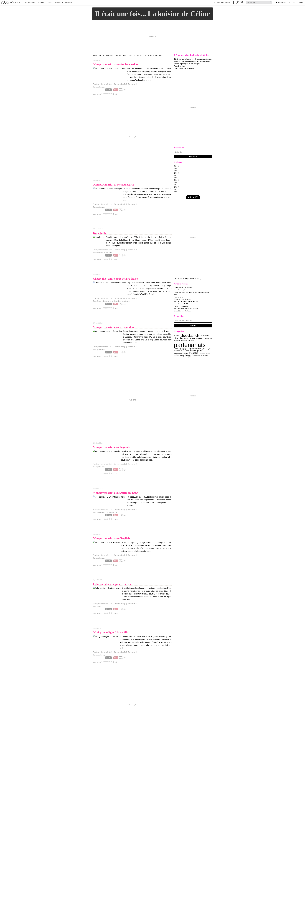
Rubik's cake (178, 297)
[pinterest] (241, 2)
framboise (183, 357)
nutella (191, 341)
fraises (176, 357)
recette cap (177, 349)
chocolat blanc (181, 338)
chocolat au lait (197, 355)
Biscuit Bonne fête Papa (182, 311)
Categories (127, 56)
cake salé (177, 340)
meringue (208, 338)
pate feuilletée (204, 335)
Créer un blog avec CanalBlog (184, 68)
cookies (184, 341)
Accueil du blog (179, 66)
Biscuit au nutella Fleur (182, 304)
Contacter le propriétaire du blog (187, 278)
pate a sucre (179, 355)
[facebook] (233, 2)
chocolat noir (189, 335)
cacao (184, 349)
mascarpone (196, 351)
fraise (192, 338)
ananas (205, 355)
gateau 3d (200, 338)
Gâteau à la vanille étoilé (182, 299)
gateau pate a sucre (181, 353)
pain (189, 357)
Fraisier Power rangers (181, 306)
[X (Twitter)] (237, 2)
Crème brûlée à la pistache (183, 288)
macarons (185, 351)
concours (177, 351)
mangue (176, 335)
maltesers (202, 353)
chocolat (193, 353)
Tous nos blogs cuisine (221, 2)
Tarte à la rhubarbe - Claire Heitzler (186, 301)
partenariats (190, 345)
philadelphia (206, 349)
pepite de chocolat (195, 349)
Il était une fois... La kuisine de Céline (107, 56)
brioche (188, 355)
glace (208, 353)
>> (135, 748)
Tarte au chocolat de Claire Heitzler (186, 308)
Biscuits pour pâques (181, 290)
